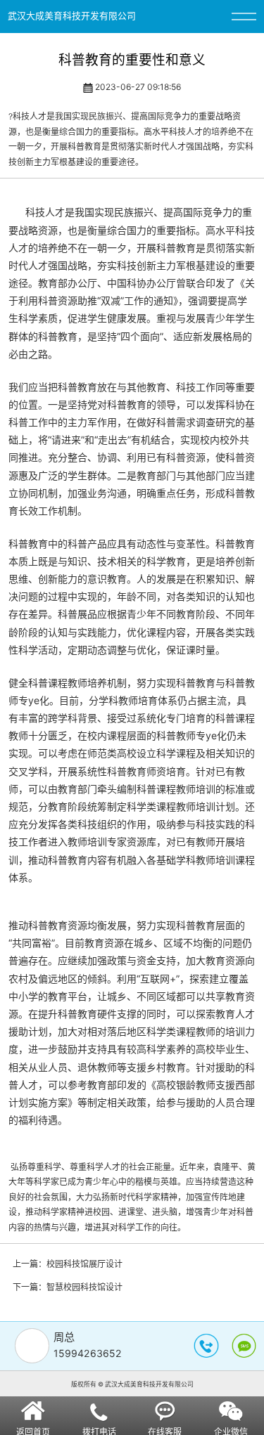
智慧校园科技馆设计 (84, 1287)
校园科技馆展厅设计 (84, 1264)
